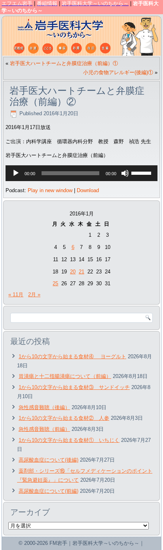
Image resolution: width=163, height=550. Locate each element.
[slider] (142, 172)
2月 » (34, 294)
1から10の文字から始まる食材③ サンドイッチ (74, 387)
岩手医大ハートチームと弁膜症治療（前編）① (64, 63)
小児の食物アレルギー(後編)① (118, 72)
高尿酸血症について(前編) (48, 491)
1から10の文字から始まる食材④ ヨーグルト (72, 356)
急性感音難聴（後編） (44, 407)
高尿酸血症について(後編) (48, 460)
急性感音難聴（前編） (44, 429)
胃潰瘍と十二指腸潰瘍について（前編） (65, 376)
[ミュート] (125, 173)
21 (81, 272)
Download (88, 190)
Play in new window (50, 190)
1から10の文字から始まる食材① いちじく (69, 440)
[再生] (16, 173)
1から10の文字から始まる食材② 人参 (64, 418)
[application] (81, 173)
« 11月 (15, 294)
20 (73, 272)
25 (55, 283)
